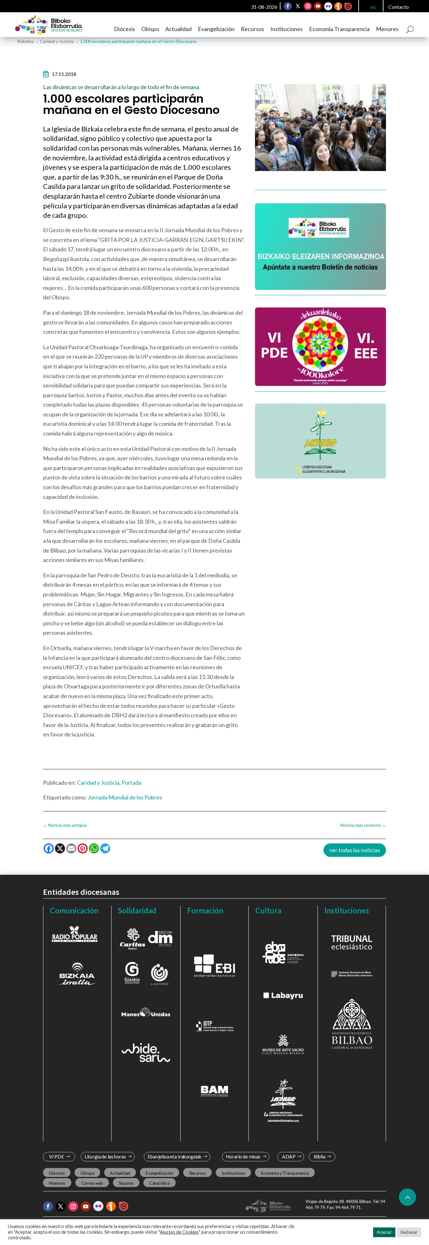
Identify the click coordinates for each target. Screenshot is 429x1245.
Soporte (126, 1183)
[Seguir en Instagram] (308, 6)
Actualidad (178, 28)
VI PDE (56, 1157)
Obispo (150, 28)
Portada (131, 782)
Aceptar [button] (384, 1232)
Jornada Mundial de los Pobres (125, 797)
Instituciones (286, 28)
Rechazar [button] (409, 1232)
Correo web (92, 1183)
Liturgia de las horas (105, 1157)
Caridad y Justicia (98, 782)
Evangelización (216, 28)
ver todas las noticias (354, 850)
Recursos (252, 28)
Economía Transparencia (339, 28)
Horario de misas (242, 1157)
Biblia (319, 1157)
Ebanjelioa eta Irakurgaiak (175, 1157)
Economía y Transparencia (285, 1173)
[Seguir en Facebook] (288, 6)
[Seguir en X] (298, 6)
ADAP (289, 1157)
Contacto (398, 7)
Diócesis (124, 28)
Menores (387, 28)
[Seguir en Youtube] (318, 6)
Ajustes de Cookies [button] (179, 1232)
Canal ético (159, 1183)
